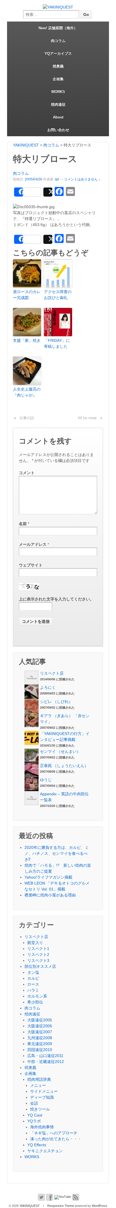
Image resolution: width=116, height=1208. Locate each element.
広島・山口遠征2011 (45, 1055)
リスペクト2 (38, 954)
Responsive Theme (60, 1205)
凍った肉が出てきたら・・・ (55, 1139)
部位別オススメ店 (40, 966)
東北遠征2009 (39, 1043)
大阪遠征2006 (39, 1026)
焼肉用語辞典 (39, 1079)
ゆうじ (46, 779)
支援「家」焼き (27, 340)
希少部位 (35, 1002)
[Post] (47, 192)
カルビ (33, 978)
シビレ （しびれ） (56, 701)
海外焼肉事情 (42, 1127)
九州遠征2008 (39, 1038)
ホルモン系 (37, 996)
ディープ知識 (42, 1097)
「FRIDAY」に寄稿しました (57, 343)
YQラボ (34, 1121)
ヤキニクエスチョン (45, 1151)
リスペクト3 (38, 960)
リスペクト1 (38, 948)
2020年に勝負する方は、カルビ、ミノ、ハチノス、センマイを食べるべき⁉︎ (56, 853)
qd (57, 179)
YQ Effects (36, 1145)
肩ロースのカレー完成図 (27, 294)
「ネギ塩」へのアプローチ (53, 1133)
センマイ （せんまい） (60, 751)
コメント (27, 472)
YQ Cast (34, 1115)
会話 (34, 1103)
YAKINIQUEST (30, 1205)
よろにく (48, 687)
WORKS (58, 92)
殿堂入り (35, 942)
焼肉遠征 (58, 104)
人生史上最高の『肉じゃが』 (27, 392)
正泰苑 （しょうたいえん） (64, 765)
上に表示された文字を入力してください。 (56, 599)
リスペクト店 (52, 673)
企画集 (58, 79)
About (58, 117)
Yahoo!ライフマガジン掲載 (48, 877)
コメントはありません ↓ (82, 179)
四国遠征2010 (39, 1049)
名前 (23, 523)
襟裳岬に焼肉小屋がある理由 (50, 895)
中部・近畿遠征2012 (45, 1061)
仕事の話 (26, 418)
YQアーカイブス (58, 53)
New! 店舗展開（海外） (58, 28)
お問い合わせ (58, 130)
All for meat (87, 418)
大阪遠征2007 (39, 1032)
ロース (33, 984)
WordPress (99, 1205)
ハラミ (33, 990)
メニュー (38, 1085)
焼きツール (40, 1109)
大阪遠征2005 (39, 1020)
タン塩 (33, 972)
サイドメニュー (44, 1091)
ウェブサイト (31, 565)
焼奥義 (58, 66)
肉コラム (58, 41)
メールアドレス (32, 544)
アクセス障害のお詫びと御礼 (58, 294)
